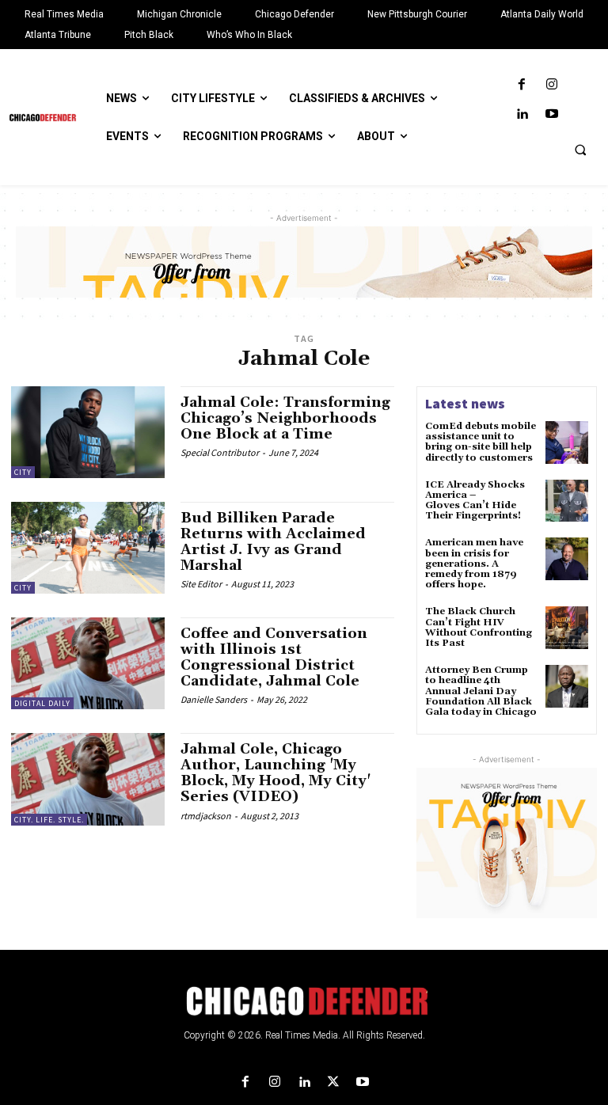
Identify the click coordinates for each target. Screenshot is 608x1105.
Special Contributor (219, 452)
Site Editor (201, 584)
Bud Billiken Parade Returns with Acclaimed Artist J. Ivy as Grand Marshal (273, 541)
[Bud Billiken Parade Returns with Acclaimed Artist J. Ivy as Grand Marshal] (88, 548)
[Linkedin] (522, 114)
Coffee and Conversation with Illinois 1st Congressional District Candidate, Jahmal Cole (273, 657)
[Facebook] (522, 85)
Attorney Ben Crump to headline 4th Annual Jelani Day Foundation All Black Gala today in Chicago (481, 691)
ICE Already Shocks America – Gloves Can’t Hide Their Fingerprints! (475, 500)
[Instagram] (551, 85)
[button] (580, 149)
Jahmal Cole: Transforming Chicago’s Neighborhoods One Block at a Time (285, 418)
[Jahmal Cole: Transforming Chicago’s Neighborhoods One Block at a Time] (88, 432)
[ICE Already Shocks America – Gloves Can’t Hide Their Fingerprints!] (566, 501)
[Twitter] (333, 1082)
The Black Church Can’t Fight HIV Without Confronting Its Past (478, 627)
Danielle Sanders (213, 699)
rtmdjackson (205, 816)
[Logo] (304, 1001)
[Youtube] (551, 114)
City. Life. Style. (49, 820)
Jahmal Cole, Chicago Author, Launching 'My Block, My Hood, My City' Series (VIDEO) (275, 772)
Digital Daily (42, 703)
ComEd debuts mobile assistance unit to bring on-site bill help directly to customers (480, 442)
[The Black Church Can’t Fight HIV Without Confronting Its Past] (566, 627)
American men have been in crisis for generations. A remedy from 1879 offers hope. (474, 563)
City (23, 472)
